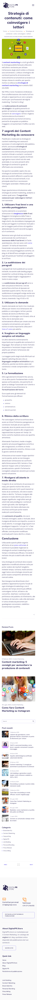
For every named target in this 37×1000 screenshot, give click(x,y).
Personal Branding (8, 845)
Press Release (7, 848)
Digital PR (6, 839)
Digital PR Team (18, 36)
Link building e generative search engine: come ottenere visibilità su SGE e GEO (21, 775)
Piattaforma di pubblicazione (12, 971)
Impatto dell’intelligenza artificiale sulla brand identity (21, 757)
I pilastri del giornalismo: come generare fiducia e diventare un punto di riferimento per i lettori (22, 737)
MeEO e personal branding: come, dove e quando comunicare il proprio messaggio (21, 747)
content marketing (11, 62)
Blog (3, 966)
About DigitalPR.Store (9, 963)
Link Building (7, 842)
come (30, 243)
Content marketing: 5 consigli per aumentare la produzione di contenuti (17, 665)
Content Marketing (16, 31)
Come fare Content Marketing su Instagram (16, 709)
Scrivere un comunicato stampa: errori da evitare (22, 820)
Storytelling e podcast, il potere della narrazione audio (22, 785)
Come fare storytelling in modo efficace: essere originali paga (20, 794)
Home (5, 31)
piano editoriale (20, 545)
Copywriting (7, 836)
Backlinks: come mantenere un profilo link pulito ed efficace (22, 811)
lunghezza (18, 214)
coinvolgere (16, 114)
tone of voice (7, 329)
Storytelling (7, 851)
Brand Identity (7, 830)
